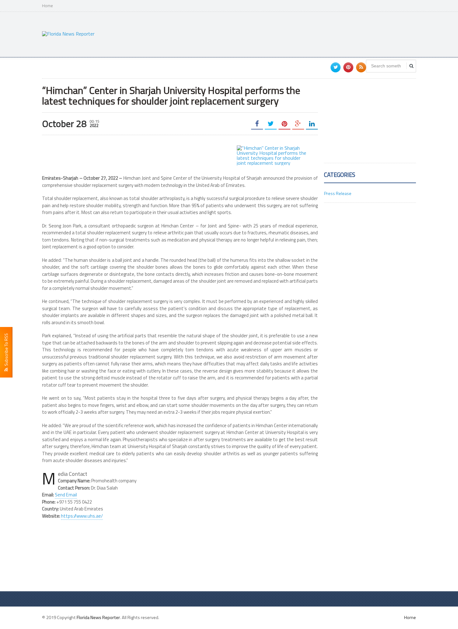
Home (47, 6)
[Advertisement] (302, 34)
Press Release (337, 193)
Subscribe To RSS (6, 350)
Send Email (66, 494)
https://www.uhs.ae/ (82, 515)
